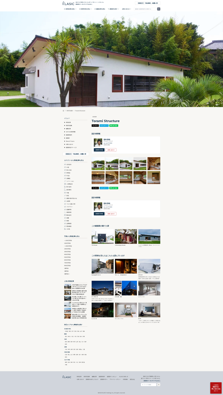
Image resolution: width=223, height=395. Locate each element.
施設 (67, 221)
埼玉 (73, 336)
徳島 (85, 354)
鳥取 (74, 354)
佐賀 (69, 362)
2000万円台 (67, 249)
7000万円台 (67, 263)
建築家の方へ (104, 379)
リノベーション (70, 181)
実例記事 (67, 122)
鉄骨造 (68, 173)
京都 (69, 349)
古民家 (68, 201)
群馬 (84, 336)
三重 (84, 349)
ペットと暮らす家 (70, 204)
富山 (80, 341)
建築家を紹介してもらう (92, 379)
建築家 (67, 138)
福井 (85, 341)
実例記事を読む (70, 9)
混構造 (68, 178)
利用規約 (125, 379)
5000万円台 (67, 257)
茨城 (78, 336)
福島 (84, 331)
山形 (81, 331)
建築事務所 (68, 135)
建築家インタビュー (112, 376)
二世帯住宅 (69, 184)
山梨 (77, 341)
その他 (68, 229)
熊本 (74, 362)
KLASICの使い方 (123, 376)
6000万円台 (67, 260)
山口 (71, 354)
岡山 (69, 354)
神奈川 (69, 336)
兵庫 (71, 349)
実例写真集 (70, 111)
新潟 (74, 341)
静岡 (69, 341)
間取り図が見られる (71, 198)
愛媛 (83, 354)
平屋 (67, 193)
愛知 (66, 341)
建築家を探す (113, 9)
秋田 (78, 331)
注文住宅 (68, 164)
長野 (71, 341)
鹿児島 (83, 362)
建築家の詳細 (99, 150)
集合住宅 (68, 215)
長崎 (71, 362)
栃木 (81, 336)
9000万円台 (67, 265)
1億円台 (66, 268)
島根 (77, 354)
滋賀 (77, 349)
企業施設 (68, 223)
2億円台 (66, 271)
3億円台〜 (67, 274)
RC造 (67, 175)
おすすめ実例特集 (69, 132)
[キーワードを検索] (158, 9)
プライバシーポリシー (115, 379)
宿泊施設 (68, 226)
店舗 (67, 218)
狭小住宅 (68, 187)
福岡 (66, 362)
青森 (70, 331)
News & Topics (69, 141)
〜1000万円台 (68, 240)
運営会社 (132, 379)
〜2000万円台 (68, 246)
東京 (66, 336)
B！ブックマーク (104, 125)
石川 (83, 341)
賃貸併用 (68, 212)
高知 (66, 357)
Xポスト (96, 125)
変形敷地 (68, 190)
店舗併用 (68, 209)
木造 (67, 167)
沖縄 (66, 364)
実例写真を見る (85, 9)
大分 (77, 362)
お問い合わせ (126, 9)
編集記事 (67, 128)
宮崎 (80, 362)
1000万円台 (67, 243)
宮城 (75, 331)
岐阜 (66, 344)
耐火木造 (68, 170)
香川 (80, 354)
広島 (66, 354)
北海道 (66, 331)
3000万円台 (67, 251)
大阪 (66, 349)
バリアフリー (69, 207)
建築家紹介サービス (70, 147)
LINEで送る (114, 125)
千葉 (75, 336)
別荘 (67, 195)
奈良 (74, 349)
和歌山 (80, 349)
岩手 (73, 331)
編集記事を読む (100, 9)
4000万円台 (67, 254)
